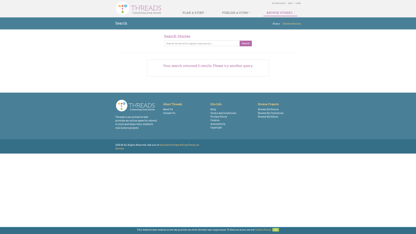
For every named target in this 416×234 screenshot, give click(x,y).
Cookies (215, 120)
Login (298, 3)
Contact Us (169, 113)
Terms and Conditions (223, 113)
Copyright (216, 127)
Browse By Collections (271, 113)
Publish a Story (235, 13)
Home (276, 23)
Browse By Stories (268, 109)
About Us (168, 109)
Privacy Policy (218, 116)
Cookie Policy (263, 229)
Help (290, 3)
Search (246, 43)
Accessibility (217, 123)
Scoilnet (164, 144)
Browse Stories (279, 13)
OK (275, 229)
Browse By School (268, 116)
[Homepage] (172, 8)
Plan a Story (193, 13)
